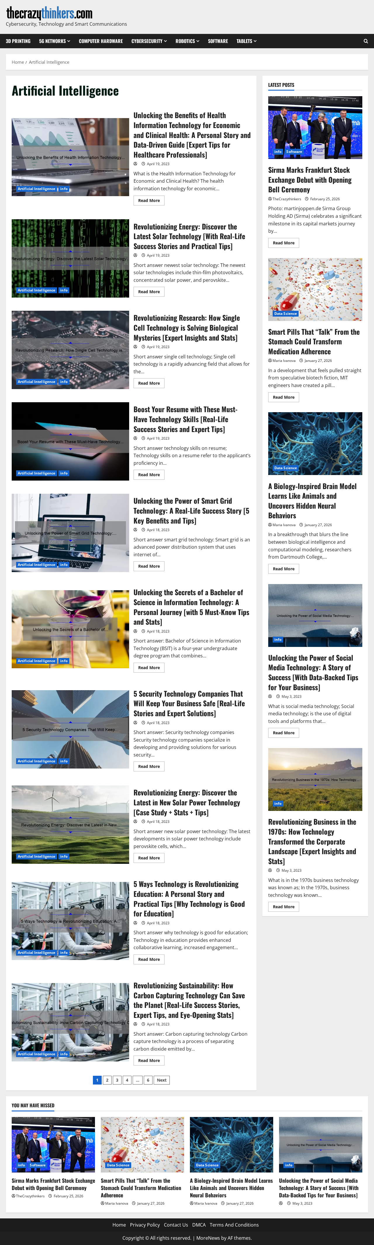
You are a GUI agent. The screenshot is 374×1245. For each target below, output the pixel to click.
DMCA (199, 1225)
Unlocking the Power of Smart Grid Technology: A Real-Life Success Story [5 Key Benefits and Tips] (70, 533)
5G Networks (52, 40)
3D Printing (18, 40)
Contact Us (176, 1225)
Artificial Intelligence (36, 188)
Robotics (185, 40)
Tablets (244, 40)
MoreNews (208, 1238)
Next (162, 1080)
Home (119, 1225)
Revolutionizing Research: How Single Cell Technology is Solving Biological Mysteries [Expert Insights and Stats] (70, 350)
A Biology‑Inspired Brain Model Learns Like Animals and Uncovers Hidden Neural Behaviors (315, 443)
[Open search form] (366, 41)
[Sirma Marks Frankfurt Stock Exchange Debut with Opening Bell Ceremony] (53, 1145)
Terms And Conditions (234, 1225)
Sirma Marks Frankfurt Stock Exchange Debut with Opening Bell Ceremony (315, 127)
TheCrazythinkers (287, 198)
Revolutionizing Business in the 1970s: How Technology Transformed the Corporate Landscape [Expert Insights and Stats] (315, 779)
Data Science (285, 313)
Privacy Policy (145, 1225)
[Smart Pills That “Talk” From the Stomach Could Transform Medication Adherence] (142, 1145)
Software (218, 40)
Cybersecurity (146, 40)
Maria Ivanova (284, 360)
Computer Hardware (101, 40)
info (63, 188)
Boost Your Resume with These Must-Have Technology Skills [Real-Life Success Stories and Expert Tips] (70, 441)
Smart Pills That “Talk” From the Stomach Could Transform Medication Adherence (315, 289)
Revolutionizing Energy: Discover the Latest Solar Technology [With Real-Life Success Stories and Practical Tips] (70, 258)
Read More (151, 201)
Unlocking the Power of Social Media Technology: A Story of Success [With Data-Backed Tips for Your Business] (315, 615)
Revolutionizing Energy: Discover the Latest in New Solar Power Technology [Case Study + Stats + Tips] (70, 824)
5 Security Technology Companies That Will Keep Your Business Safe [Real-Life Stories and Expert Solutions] (70, 729)
